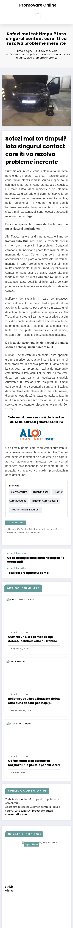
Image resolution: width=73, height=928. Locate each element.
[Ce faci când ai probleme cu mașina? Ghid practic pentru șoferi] (19, 723)
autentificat (28, 799)
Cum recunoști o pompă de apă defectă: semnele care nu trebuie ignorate (32, 639)
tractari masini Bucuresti (25, 509)
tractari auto (41, 492)
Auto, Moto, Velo (16, 522)
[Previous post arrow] (65, 558)
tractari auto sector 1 (45, 500)
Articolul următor (16, 568)
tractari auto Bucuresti (44, 529)
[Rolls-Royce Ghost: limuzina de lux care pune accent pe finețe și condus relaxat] (16, 661)
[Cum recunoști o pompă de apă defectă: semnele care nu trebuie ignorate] (20, 599)
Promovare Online (38, 5)
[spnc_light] (45, 16)
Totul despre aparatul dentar (28, 573)
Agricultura (15, 844)
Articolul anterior (17, 553)
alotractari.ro (19, 492)
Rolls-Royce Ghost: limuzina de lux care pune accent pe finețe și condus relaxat (34, 701)
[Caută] (38, 16)
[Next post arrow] (65, 573)
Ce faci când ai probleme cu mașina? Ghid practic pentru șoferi (34, 763)
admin (14, 632)
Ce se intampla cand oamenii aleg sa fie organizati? (35, 559)
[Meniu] (27, 16)
